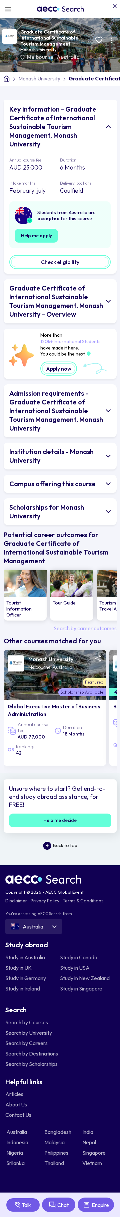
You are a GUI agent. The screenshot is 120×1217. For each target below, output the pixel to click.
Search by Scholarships (31, 1064)
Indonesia (17, 1142)
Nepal (89, 1142)
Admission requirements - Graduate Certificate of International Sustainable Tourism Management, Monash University (56, 410)
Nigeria (15, 1152)
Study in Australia (25, 957)
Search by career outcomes (85, 628)
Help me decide (60, 820)
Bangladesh (58, 1132)
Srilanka (16, 1163)
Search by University (28, 1032)
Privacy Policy (45, 901)
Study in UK (18, 967)
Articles (14, 1094)
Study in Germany (25, 978)
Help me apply (36, 236)
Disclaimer (16, 901)
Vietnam (92, 1163)
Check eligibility (60, 262)
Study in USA (75, 967)
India (88, 1132)
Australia (68, 57)
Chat (63, 1205)
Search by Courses (26, 1022)
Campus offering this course (52, 483)
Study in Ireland (22, 988)
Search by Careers (26, 1043)
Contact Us (18, 1114)
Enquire (100, 1205)
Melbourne (40, 57)
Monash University (38, 49)
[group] (25, 595)
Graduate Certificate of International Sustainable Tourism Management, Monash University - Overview (56, 301)
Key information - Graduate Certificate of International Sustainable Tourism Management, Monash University (52, 126)
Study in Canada (78, 957)
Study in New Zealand (85, 978)
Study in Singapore (81, 988)
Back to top (65, 845)
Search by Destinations (31, 1053)
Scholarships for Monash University (46, 511)
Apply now (58, 368)
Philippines (56, 1152)
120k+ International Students (70, 341)
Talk (26, 1205)
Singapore (94, 1152)
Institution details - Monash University (51, 455)
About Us (16, 1104)
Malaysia (55, 1142)
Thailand (54, 1163)
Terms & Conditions (83, 901)
